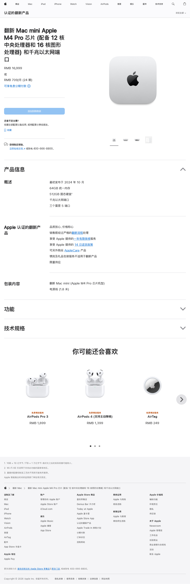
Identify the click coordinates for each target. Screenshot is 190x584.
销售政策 (82, 579)
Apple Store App (85, 518)
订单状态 (81, 537)
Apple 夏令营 (83, 514)
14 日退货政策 (84, 244)
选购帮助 (81, 542)
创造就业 (154, 540)
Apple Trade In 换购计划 (89, 528)
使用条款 (70, 579)
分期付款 (81, 533)
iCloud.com (46, 509)
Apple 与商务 (119, 499)
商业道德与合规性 (158, 545)
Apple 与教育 (119, 516)
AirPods (8, 528)
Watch (7, 518)
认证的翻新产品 (16, 13)
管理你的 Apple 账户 (50, 499)
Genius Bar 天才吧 (86, 504)
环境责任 (154, 504)
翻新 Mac (17, 488)
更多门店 (56, 569)
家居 (6, 533)
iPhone (7, 514)
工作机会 (154, 535)
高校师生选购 (119, 521)
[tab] (114, 140)
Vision (7, 523)
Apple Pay (9, 559)
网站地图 (105, 579)
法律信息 (94, 579)
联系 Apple (155, 554)
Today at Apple (85, 509)
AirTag (7, 537)
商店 (6, 499)
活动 (152, 549)
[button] (173, 4)
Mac (6, 504)
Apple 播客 (45, 526)
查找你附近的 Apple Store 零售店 (33, 569)
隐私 (152, 509)
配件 (6, 542)
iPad (6, 509)
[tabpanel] (133, 80)
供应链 (153, 514)
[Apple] (5, 487)
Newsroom (155, 526)
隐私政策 (59, 579)
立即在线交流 (17, 148)
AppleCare (72, 250)
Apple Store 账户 (49, 504)
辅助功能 (154, 499)
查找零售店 (82, 499)
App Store (45, 530)
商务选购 (117, 504)
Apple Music (46, 521)
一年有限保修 (82, 238)
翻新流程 (77, 232)
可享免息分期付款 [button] (19, 86)
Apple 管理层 (156, 530)
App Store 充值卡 (13, 547)
